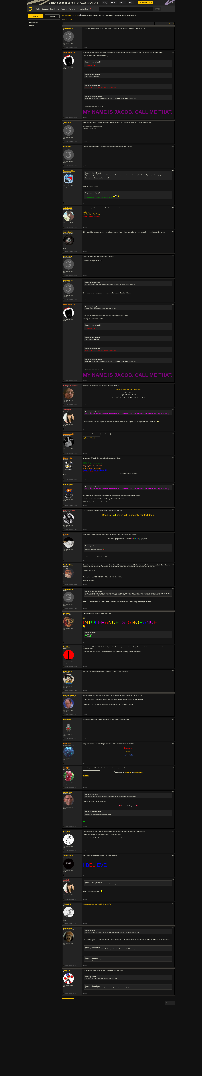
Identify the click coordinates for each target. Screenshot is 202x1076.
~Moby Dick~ (67, 904)
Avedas (65, 409)
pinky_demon (67, 256)
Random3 (66, 744)
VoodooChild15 (68, 565)
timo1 (65, 768)
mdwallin (128, 772)
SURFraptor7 (67, 122)
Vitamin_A (66, 970)
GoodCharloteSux (69, 171)
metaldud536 (67, 208)
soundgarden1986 (69, 385)
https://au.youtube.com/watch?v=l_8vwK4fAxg (97, 904)
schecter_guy (67, 434)
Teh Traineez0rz (68, 856)
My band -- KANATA (89, 438)
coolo (65, 534)
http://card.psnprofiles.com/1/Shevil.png (128, 389)
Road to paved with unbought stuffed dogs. (128, 515)
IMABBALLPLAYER (69, 695)
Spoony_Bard (67, 792)
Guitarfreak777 (68, 280)
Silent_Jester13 (68, 52)
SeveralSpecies (68, 232)
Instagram (86, 212)
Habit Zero (66, 647)
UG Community (67, 15)
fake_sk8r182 (67, 510)
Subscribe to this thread (68, 998)
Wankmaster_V (68, 28)
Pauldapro (66, 613)
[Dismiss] (172, 2)
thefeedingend (68, 484)
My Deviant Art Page (91, 214)
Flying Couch (67, 671)
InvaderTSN (67, 719)
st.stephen (66, 831)
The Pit (75, 15)
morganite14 (67, 146)
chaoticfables (138, 772)
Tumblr (86, 776)
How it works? (170, 23)
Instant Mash (67, 928)
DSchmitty (66, 458)
